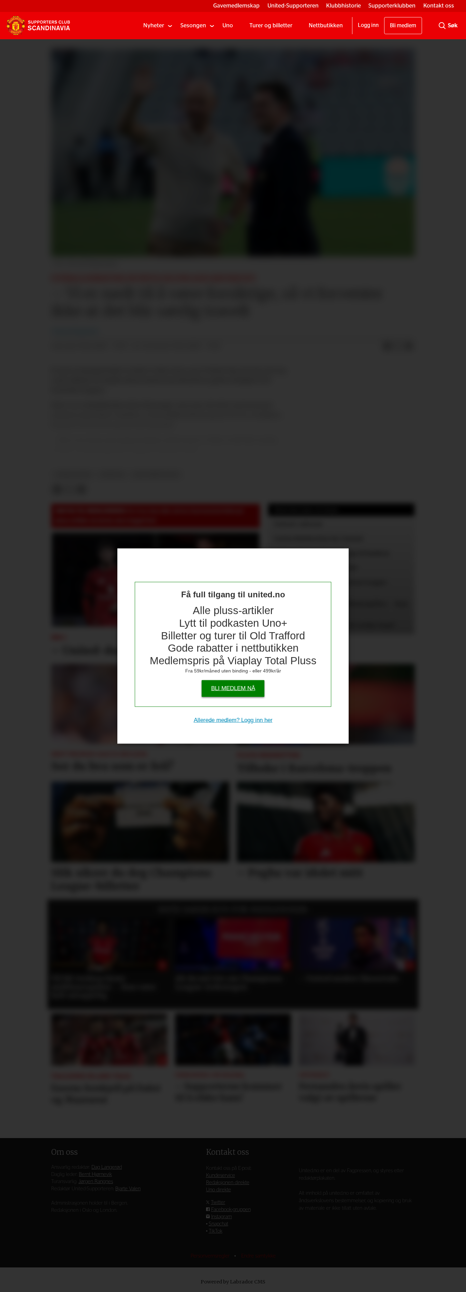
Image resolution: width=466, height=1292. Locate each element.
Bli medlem (403, 25)
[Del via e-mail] (409, 346)
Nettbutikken (326, 25)
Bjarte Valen (128, 1188)
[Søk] (442, 26)
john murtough (156, 475)
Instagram (221, 1216)
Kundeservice (220, 1175)
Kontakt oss (438, 6)
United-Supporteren (293, 6)
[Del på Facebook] (387, 346)
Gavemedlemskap (236, 6)
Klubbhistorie (343, 6)
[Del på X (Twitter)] (398, 346)
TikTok (215, 1231)
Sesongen (193, 25)
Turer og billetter (270, 25)
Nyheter (153, 25)
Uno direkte (218, 1189)
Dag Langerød (106, 1167)
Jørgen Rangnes (95, 1181)
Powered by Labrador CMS (233, 1282)
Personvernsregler (211, 1256)
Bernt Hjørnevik (95, 1174)
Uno (227, 25)
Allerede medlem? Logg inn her (233, 720)
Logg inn (368, 25)
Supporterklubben (392, 6)
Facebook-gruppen (231, 1209)
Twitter (218, 1202)
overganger (73, 475)
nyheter (112, 475)
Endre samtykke (258, 1256)
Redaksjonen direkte (227, 1182)
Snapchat (218, 1223)
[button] (64, 950)
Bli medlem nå (233, 688)
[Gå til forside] (38, 26)
